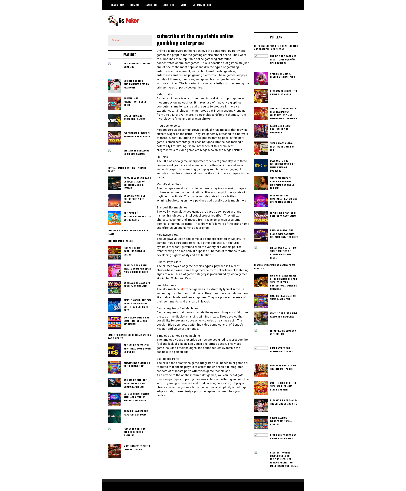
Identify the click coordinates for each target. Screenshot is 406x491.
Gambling (151, 5)
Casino (134, 5)
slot (183, 289)
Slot (183, 5)
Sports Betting (202, 5)
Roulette (168, 5)
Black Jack (117, 5)
